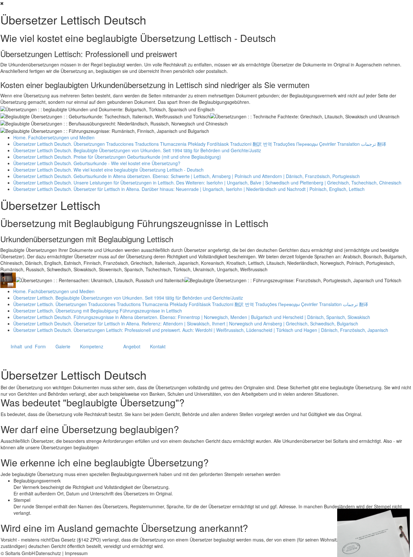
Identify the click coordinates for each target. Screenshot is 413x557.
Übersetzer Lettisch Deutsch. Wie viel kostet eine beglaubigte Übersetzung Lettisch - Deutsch (108, 169)
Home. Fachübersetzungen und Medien (54, 137)
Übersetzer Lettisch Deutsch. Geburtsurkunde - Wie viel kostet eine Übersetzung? (96, 163)
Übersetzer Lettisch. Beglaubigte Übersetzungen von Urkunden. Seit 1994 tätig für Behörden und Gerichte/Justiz (128, 297)
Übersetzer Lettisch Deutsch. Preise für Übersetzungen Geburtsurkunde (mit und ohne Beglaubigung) (117, 157)
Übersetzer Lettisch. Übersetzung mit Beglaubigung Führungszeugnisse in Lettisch (97, 310)
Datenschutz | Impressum (61, 553)
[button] (28, 346)
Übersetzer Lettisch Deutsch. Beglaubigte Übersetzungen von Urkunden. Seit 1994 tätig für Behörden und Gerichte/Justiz (137, 150)
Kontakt (158, 346)
